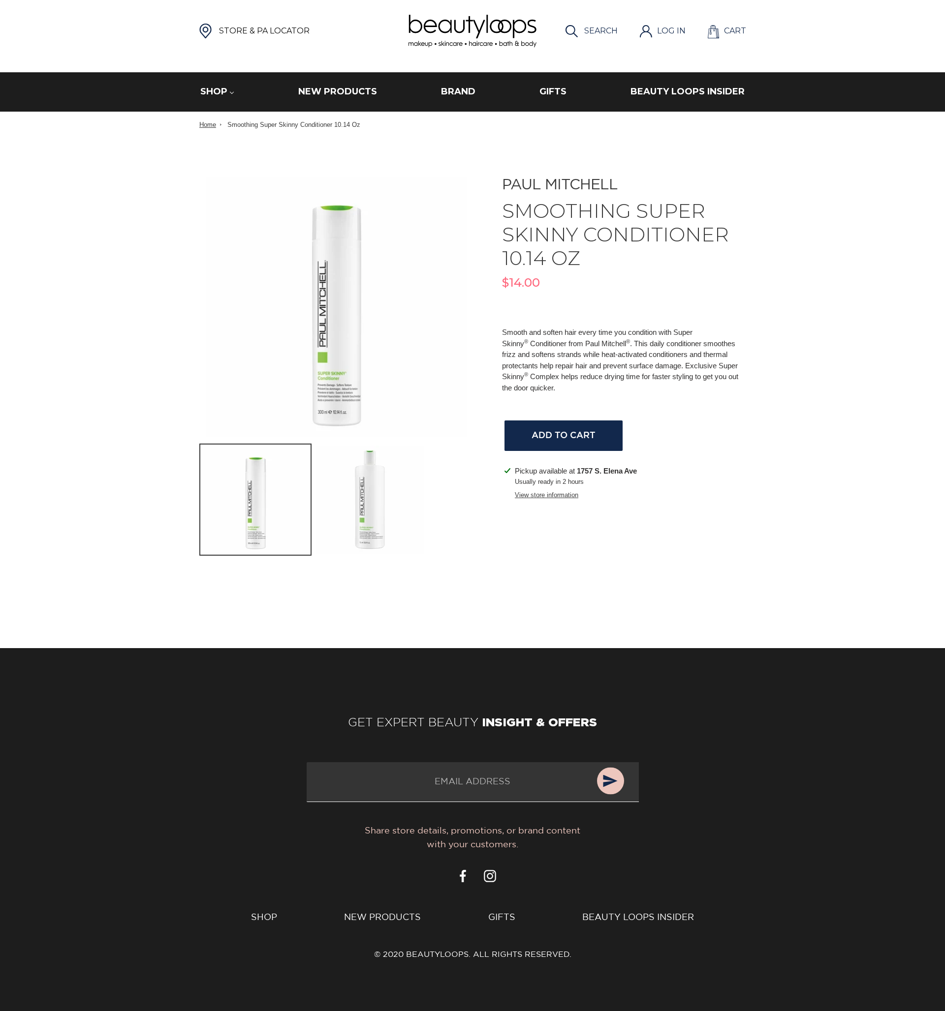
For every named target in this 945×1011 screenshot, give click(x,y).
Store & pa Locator (264, 30)
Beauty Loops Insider (638, 918)
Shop (264, 918)
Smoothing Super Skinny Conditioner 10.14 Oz (293, 124)
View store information (546, 495)
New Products (382, 918)
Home (207, 124)
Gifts (501, 918)
